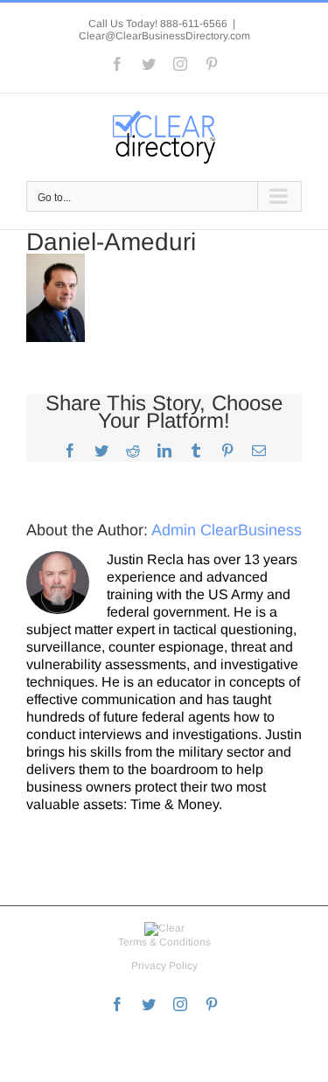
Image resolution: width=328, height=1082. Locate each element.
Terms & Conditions (164, 942)
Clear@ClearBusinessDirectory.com (164, 36)
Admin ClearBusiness (226, 530)
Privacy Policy (164, 966)
